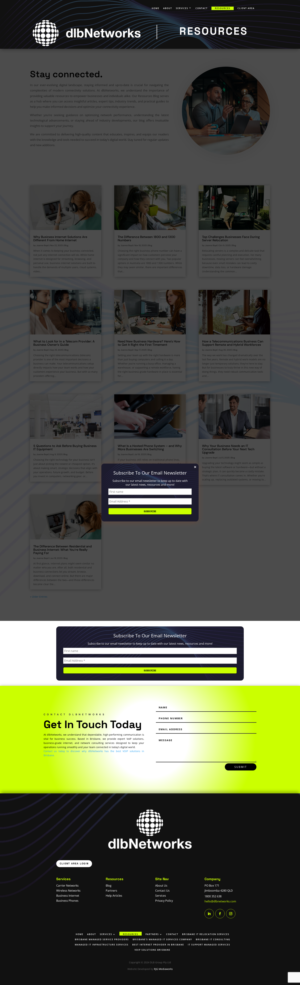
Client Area (246, 8)
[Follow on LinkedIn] (209, 913)
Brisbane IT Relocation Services (205, 934)
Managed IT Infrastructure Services (101, 944)
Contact (201, 8)
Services (182, 8)
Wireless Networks (68, 890)
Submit (240, 767)
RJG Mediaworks (163, 969)
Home (155, 8)
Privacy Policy (164, 901)
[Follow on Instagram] (230, 913)
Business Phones (67, 901)
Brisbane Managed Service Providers (102, 939)
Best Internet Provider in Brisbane (158, 944)
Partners (111, 890)
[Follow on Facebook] (220, 913)
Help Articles (114, 896)
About (167, 8)
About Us (161, 885)
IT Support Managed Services (209, 944)
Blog (108, 885)
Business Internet (67, 896)
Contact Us (162, 890)
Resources (222, 8)
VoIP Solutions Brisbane (152, 949)
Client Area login (74, 863)
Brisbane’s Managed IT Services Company (162, 939)
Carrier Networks (67, 885)
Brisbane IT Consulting (213, 939)
